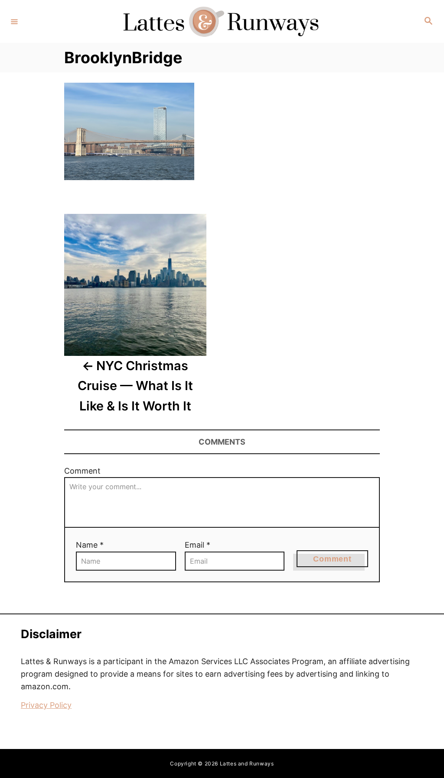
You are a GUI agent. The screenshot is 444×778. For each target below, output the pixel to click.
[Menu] (14, 21)
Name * (90, 544)
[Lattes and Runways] (221, 21)
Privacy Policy (46, 705)
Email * (197, 544)
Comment (82, 470)
